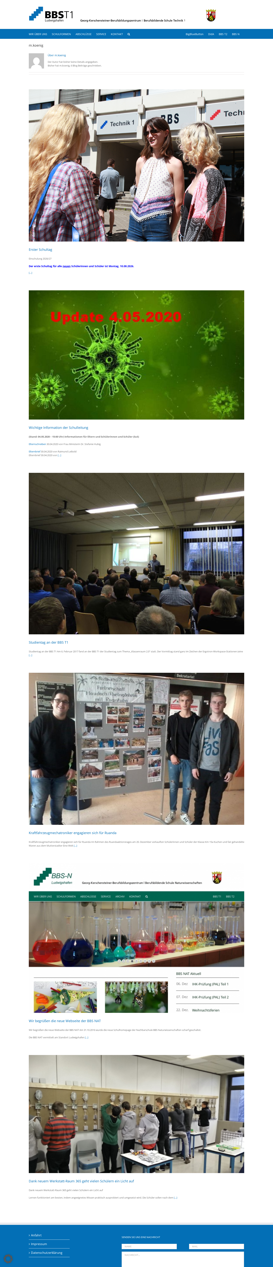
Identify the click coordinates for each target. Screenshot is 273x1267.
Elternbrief (34, 451)
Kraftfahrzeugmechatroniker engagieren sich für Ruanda (72, 833)
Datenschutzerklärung (46, 1253)
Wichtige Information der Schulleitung (58, 427)
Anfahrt (36, 1235)
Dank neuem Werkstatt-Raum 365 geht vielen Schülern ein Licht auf (81, 1181)
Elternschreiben (37, 444)
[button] (129, 34)
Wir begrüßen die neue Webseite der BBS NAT (65, 1021)
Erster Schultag (40, 249)
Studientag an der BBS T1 (48, 642)
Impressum (39, 1244)
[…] (30, 272)
